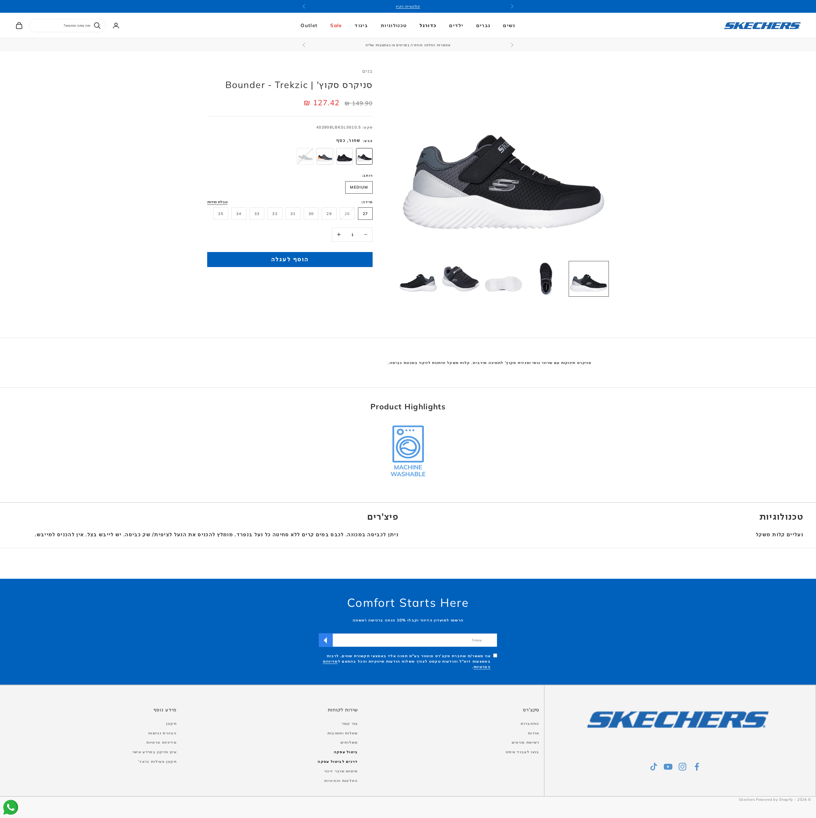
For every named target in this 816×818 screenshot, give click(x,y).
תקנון (171, 723)
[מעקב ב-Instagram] (682, 766)
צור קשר (350, 723)
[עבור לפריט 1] (589, 279)
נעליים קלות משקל (779, 534)
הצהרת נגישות (162, 733)
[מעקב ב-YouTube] (668, 766)
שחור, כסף (348, 140)
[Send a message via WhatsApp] (10, 807)
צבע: (368, 140)
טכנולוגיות (394, 25)
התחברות (530, 723)
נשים (509, 25)
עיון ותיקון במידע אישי (155, 751)
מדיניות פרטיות (161, 742)
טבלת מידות (217, 201)
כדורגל (427, 25)
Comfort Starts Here (408, 602)
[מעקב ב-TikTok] (654, 766)
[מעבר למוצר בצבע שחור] (344, 156)
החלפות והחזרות (341, 780)
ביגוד (361, 25)
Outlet (309, 25)
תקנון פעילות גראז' (157, 761)
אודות (533, 733)
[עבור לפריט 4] (461, 279)
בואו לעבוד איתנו (522, 751)
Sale (336, 25)
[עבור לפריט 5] (418, 279)
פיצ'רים (382, 516)
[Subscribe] (326, 640)
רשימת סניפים (525, 742)
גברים (483, 25)
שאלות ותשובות (342, 733)
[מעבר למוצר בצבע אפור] (325, 156)
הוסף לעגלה (290, 259)
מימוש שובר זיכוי (341, 771)
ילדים (456, 25)
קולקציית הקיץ (408, 6)
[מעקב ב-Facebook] (697, 766)
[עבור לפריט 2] (546, 279)
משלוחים (349, 742)
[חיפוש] (97, 25)
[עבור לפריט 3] (504, 279)
